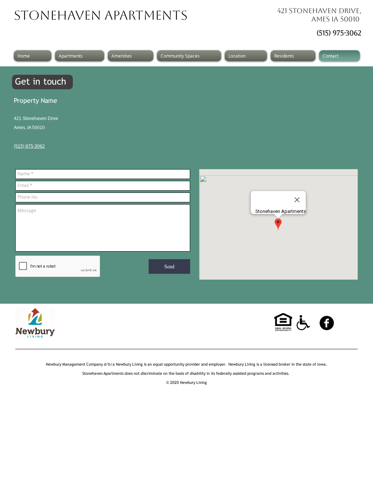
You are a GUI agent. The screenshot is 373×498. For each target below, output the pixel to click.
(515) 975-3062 (339, 33)
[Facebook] (326, 323)
